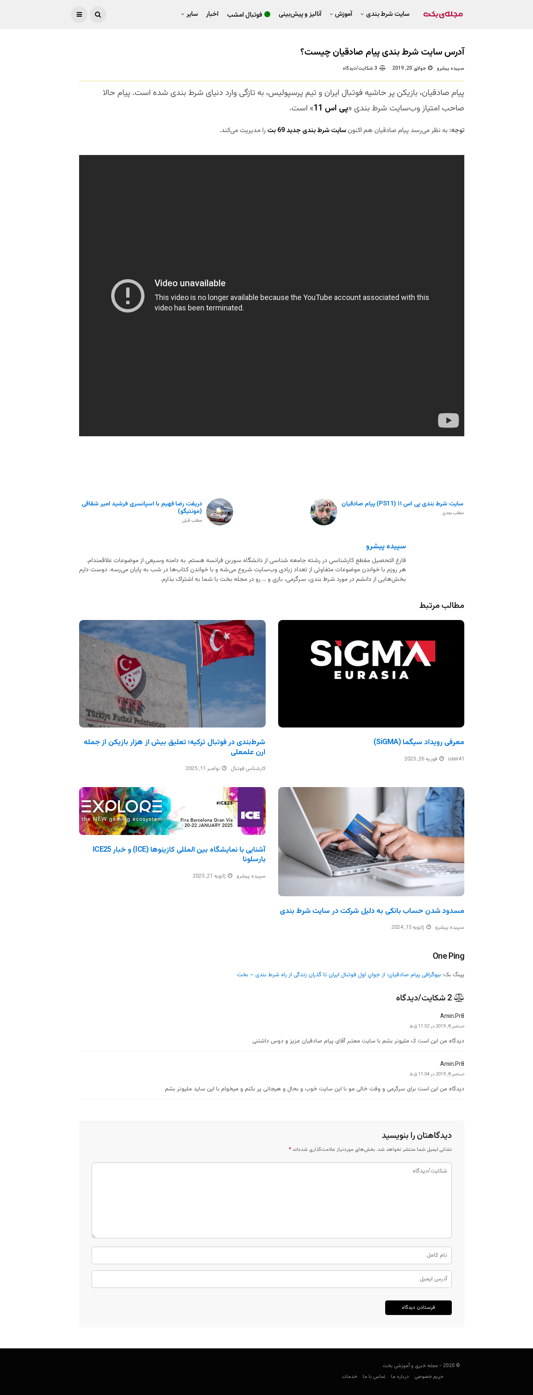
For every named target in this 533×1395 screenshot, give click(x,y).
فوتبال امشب (245, 15)
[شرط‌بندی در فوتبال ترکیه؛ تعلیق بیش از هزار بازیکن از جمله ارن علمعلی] (172, 674)
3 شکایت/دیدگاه (360, 68)
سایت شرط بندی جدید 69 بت (306, 130)
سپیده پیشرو (450, 68)
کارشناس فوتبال (248, 769)
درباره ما (400, 1376)
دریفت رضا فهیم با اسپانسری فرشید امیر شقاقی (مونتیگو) (142, 512)
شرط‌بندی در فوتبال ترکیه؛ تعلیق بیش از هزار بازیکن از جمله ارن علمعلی (175, 747)
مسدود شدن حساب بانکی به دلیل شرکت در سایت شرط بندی (372, 911)
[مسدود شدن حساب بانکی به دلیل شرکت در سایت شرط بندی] (371, 841)
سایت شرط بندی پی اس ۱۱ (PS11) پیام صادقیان (402, 508)
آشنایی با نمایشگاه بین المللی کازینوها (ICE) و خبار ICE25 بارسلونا (179, 854)
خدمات (349, 1376)
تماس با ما (374, 1376)
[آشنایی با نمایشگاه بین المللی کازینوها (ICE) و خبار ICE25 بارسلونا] (172, 811)
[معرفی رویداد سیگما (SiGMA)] (371, 674)
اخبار (212, 14)
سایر (192, 14)
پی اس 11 (331, 108)
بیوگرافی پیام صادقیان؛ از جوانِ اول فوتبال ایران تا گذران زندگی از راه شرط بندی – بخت (339, 975)
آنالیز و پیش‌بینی (300, 14)
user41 (456, 759)
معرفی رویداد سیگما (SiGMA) (419, 742)
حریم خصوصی (428, 1376)
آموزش (343, 14)
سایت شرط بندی (387, 14)
